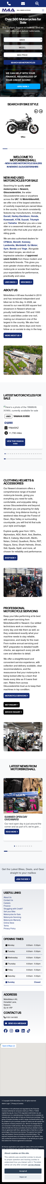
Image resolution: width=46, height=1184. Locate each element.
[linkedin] (24, 1031)
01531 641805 (12, 1017)
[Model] (23, 47)
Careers (7, 903)
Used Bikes (10, 282)
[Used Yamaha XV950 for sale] (23, 408)
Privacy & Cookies (17, 1103)
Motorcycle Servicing (16, 695)
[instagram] (12, 1031)
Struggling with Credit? (13, 908)
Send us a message (17, 1023)
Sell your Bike (9, 911)
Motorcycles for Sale (12, 914)
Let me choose (34, 1165)
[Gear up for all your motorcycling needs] (23, 582)
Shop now (10, 557)
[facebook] (7, 1031)
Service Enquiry (12, 712)
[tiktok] (29, 1031)
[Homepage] (8, 10)
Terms (6, 925)
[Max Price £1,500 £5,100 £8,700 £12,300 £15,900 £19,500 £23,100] (23, 54)
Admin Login (6, 1103)
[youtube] (18, 1031)
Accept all (23, 1171)
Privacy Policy (10, 928)
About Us (7, 897)
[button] (40, 111)
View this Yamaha (15, 442)
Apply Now (22, 86)
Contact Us (8, 900)
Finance (7, 905)
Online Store (9, 922)
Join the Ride (22, 879)
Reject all (23, 1177)
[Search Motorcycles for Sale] (37, 3)
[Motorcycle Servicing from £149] (23, 736)
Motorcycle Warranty (12, 920)
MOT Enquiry (11, 704)
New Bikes (25, 282)
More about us (12, 335)
